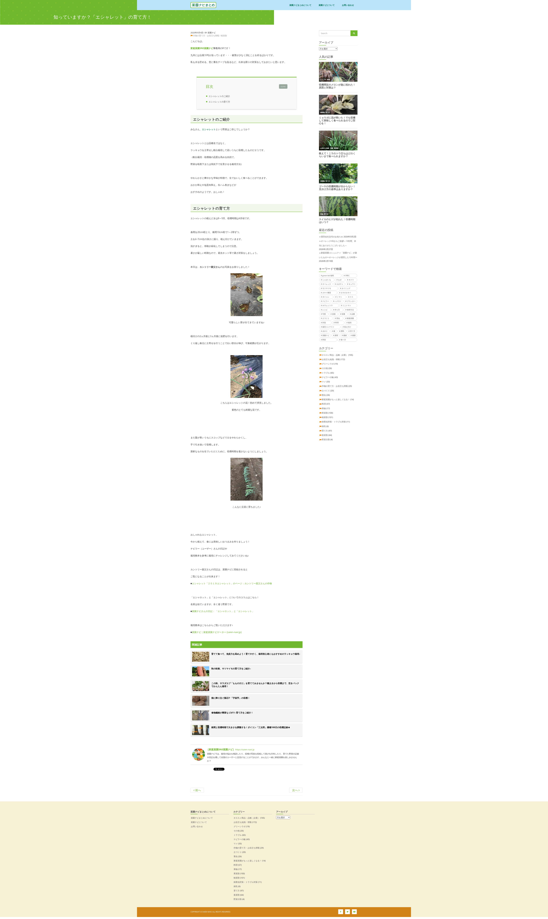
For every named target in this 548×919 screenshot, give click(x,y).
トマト (339, 297)
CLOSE (283, 87)
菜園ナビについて (327, 5)
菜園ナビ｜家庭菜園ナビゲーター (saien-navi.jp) (217, 632)
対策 (324, 322)
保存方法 (350, 310)
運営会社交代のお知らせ (332, 236)
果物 (324, 408)
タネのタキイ (346, 292)
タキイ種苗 (326, 292)
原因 (334, 314)
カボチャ (339, 284)
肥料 (342, 331)
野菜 (324, 339)
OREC (347, 275)
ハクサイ (338, 301)
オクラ (351, 280)
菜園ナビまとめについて (300, 5)
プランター (351, 301)
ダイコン (325, 297)
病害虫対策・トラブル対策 (334, 421)
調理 (336, 335)
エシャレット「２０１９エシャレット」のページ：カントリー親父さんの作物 (232, 583)
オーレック (326, 284)
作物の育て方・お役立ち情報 (206, 35)
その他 (325, 368)
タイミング (346, 288)
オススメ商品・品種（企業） (335, 355)
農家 (345, 335)
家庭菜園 (350, 318)
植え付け (347, 327)
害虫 (338, 318)
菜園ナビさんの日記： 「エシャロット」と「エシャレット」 (223, 611)
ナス (351, 297)
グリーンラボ (328, 363)
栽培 (349, 322)
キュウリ (352, 284)
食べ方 (343, 339)
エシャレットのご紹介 (219, 96)
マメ (324, 381)
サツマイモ (326, 288)
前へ (198, 790)
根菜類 (224, 35)
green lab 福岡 (328, 275)
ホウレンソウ (327, 305)
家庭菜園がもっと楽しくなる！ (336, 399)
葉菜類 (325, 435)
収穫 (343, 314)
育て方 (352, 331)
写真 (324, 314)
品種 (353, 314)
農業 (354, 335)
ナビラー (325, 301)
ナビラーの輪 (328, 377)
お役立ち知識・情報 (331, 359)
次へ (295, 790)
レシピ (325, 310)
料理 (337, 322)
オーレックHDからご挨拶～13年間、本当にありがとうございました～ (337, 243)
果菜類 (325, 412)
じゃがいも (326, 280)
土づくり (325, 318)
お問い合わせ (348, 5)
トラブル (326, 372)
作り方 (337, 310)
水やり (325, 331)
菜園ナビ (325, 335)
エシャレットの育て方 (219, 101)
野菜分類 (326, 439)
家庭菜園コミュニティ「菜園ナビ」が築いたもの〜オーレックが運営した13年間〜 (338, 254)
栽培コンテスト (328, 327)
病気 (324, 426)
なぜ (340, 280)
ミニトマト (346, 305)
